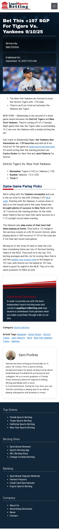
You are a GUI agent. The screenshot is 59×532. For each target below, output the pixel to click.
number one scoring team (24, 259)
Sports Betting (21, 327)
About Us (14, 505)
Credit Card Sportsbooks (22, 483)
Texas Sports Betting (21, 420)
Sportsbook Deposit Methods (25, 476)
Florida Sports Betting (21, 417)
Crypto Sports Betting (21, 486)
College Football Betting (22, 457)
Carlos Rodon (34, 334)
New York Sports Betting (22, 427)
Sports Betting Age (19, 450)
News (12, 512)
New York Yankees (43, 338)
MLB (29, 338)
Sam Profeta (12, 47)
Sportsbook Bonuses (20, 446)
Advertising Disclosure (21, 508)
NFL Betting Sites (19, 453)
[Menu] (54, 6)
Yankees (15, 341)
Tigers (6, 341)
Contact (14, 515)
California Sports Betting (22, 424)
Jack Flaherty (18, 338)
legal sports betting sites (42, 146)
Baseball (21, 334)
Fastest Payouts (18, 479)
